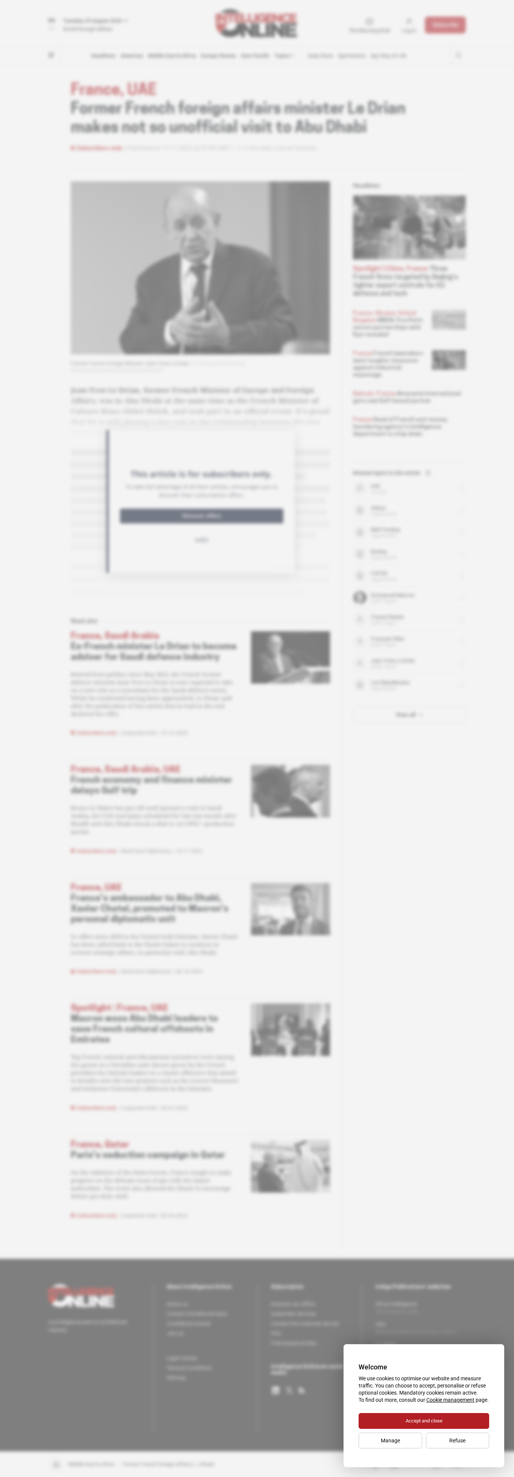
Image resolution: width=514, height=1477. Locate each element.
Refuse (457, 1440)
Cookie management (450, 1400)
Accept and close (424, 1421)
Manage (390, 1440)
